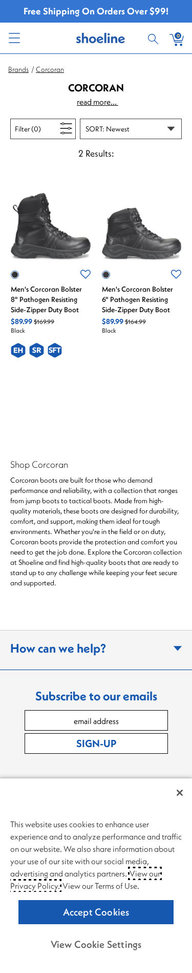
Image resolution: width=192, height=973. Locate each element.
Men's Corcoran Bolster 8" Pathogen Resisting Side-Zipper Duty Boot (46, 299)
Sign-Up (96, 743)
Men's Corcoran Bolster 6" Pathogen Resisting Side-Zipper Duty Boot (137, 299)
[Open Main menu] (14, 38)
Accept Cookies (96, 912)
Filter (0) (39, 128)
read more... (97, 102)
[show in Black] (15, 275)
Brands (18, 69)
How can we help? (58, 648)
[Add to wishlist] (85, 275)
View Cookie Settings (96, 944)
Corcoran (50, 69)
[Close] (179, 792)
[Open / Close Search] (154, 38)
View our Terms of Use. (100, 886)
